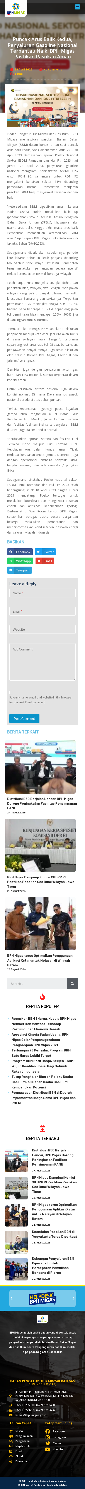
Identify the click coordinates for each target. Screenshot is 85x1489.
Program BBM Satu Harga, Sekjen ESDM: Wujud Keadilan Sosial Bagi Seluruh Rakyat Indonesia (43, 1066)
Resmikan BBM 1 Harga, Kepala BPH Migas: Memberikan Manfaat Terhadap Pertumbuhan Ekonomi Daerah (45, 1023)
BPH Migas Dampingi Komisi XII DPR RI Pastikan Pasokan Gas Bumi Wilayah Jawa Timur (40, 882)
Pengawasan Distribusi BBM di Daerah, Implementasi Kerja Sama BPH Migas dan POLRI (44, 1097)
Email (17, 611)
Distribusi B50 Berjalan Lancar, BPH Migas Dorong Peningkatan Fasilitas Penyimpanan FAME (42, 803)
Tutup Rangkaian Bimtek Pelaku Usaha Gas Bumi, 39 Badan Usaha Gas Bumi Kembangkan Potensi (42, 1081)
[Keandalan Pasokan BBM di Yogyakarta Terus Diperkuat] (18, 1241)
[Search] (72, 983)
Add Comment (23, 649)
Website (19, 629)
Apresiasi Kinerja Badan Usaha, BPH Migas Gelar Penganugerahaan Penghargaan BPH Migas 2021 (40, 1039)
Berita (19, 73)
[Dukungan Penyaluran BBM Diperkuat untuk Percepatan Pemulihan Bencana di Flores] (18, 1268)
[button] (77, 6)
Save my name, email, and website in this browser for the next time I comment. (40, 700)
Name (18, 593)
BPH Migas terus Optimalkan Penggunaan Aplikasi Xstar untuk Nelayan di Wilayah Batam (40, 960)
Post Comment (24, 718)
